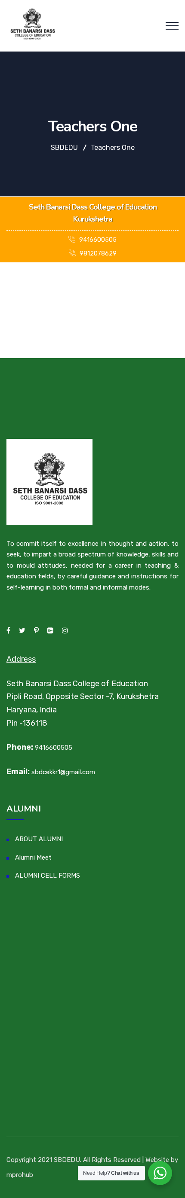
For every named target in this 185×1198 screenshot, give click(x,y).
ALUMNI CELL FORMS (47, 875)
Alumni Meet (33, 857)
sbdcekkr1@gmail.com (63, 772)
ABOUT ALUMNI (39, 839)
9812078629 (97, 253)
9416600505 (97, 239)
